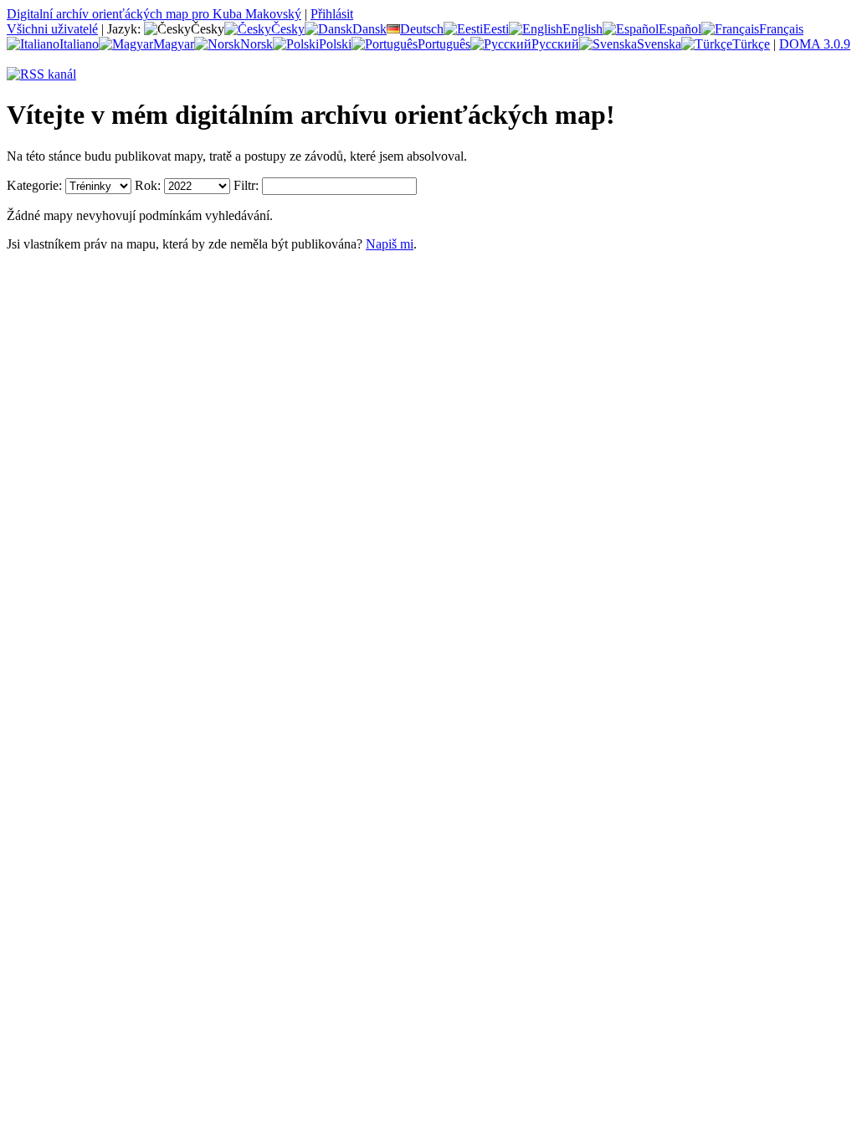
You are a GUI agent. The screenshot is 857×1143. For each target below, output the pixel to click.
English (582, 29)
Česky (288, 29)
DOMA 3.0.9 (814, 44)
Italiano (79, 44)
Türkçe (751, 44)
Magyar (173, 44)
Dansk (369, 29)
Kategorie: (34, 185)
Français (781, 29)
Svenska (659, 44)
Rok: (148, 185)
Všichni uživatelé (52, 29)
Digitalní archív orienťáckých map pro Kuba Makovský (154, 14)
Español (680, 29)
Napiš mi (389, 244)
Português (444, 44)
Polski (335, 44)
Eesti (496, 29)
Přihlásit (331, 14)
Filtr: (246, 185)
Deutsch (422, 29)
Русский (555, 44)
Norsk (256, 44)
